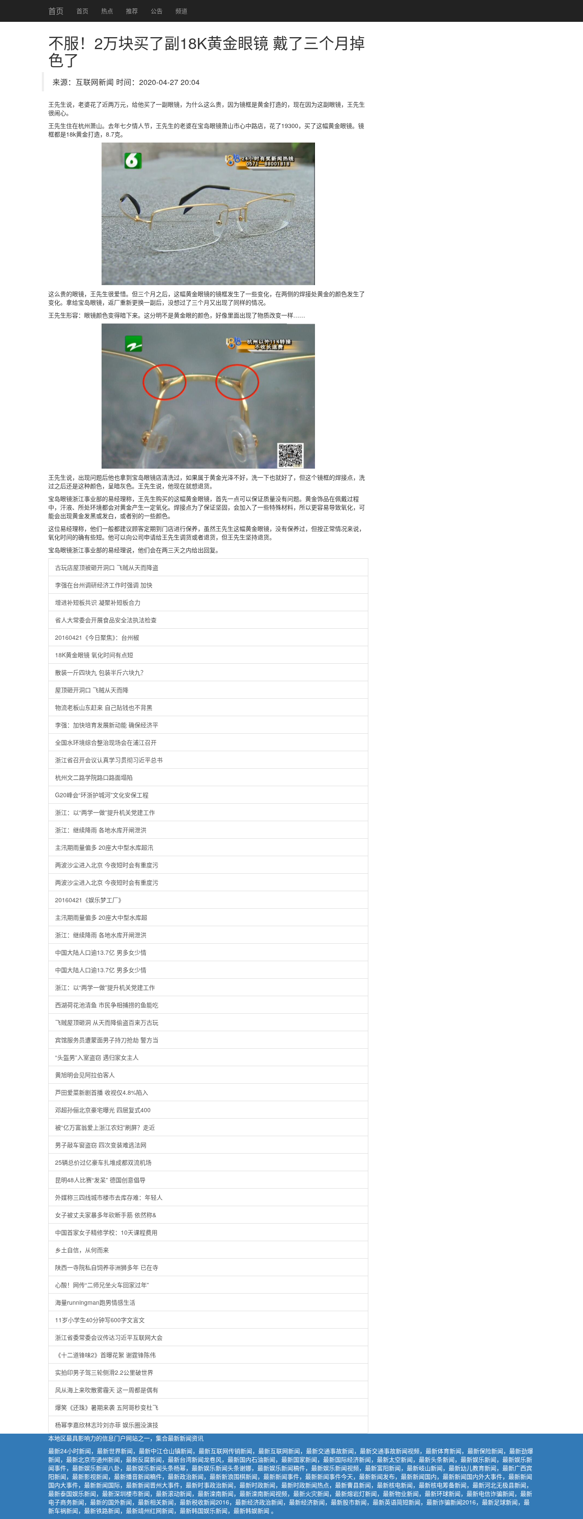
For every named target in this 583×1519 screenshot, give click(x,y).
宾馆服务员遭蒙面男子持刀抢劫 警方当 (106, 1039)
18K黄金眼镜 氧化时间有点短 (94, 654)
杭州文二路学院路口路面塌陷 (94, 777)
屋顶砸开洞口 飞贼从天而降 (91, 689)
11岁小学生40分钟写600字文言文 (100, 1319)
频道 (181, 10)
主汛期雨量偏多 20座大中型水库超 (101, 917)
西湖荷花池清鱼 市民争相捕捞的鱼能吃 (106, 1004)
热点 (107, 10)
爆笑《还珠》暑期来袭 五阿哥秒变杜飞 (106, 1407)
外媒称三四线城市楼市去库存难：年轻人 (109, 1197)
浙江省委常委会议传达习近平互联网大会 (109, 1337)
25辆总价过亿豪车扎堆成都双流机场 (103, 1162)
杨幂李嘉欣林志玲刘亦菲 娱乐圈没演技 (106, 1424)
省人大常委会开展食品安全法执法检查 (106, 619)
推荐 (132, 10)
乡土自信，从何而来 (82, 1249)
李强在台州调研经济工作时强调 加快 (103, 584)
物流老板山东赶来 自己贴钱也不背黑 (103, 707)
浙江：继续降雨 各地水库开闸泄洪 (100, 829)
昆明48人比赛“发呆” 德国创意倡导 (100, 1179)
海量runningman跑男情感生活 (95, 1302)
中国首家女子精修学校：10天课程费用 (106, 1232)
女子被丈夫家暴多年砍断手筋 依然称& (105, 1214)
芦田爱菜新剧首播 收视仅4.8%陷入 (101, 1092)
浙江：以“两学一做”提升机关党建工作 (105, 812)
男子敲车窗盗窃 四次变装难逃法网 (100, 1144)
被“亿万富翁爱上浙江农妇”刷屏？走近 (105, 1127)
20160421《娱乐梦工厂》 (89, 899)
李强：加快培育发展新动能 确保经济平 (106, 724)
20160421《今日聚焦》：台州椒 (97, 637)
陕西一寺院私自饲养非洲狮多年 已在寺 (106, 1267)
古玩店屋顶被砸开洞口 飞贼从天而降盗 (106, 567)
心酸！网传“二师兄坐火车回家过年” (102, 1284)
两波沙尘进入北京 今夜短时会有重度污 (106, 864)
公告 (157, 10)
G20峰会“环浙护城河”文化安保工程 (102, 794)
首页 (56, 10)
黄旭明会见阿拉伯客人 (85, 1074)
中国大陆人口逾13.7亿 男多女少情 (100, 952)
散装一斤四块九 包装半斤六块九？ (100, 672)
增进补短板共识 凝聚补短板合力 (97, 602)
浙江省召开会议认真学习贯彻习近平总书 (109, 759)
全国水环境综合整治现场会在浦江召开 (106, 742)
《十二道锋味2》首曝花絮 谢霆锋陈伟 (105, 1354)
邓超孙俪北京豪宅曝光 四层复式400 (103, 1109)
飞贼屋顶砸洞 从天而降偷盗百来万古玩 (106, 1022)
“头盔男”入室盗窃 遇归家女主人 (97, 1057)
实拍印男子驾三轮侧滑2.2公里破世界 (104, 1372)
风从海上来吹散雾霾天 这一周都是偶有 (106, 1389)
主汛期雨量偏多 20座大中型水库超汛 (104, 847)
